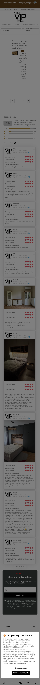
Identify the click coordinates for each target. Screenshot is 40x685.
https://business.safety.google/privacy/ (17, 662)
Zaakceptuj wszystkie (21, 673)
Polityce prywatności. (18, 663)
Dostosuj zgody (21, 668)
